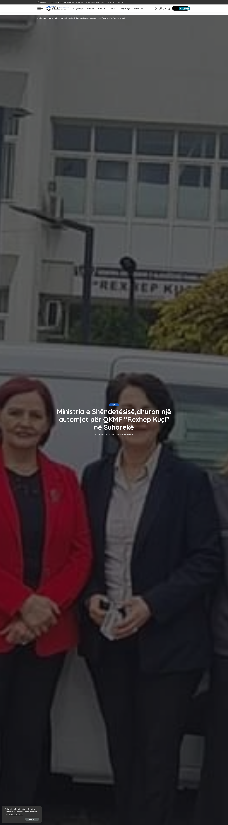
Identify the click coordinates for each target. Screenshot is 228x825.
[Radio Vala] (57, 8)
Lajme (114, 405)
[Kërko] (169, 8)
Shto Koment (128, 434)
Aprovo (32, 819)
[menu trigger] (41, 8)
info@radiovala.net (66, 2)
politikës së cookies (16, 815)
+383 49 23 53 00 (47, 2)
